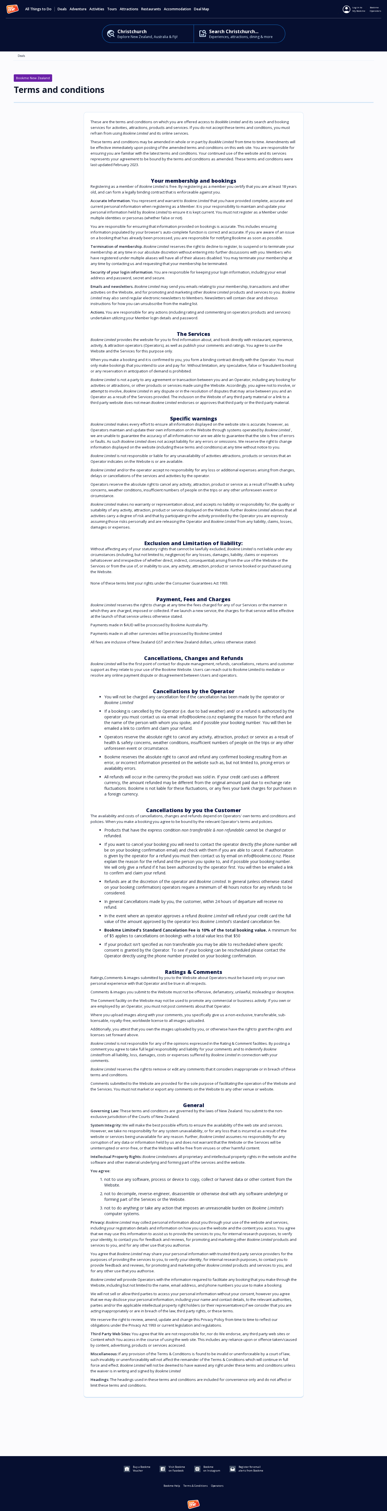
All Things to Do (38, 9)
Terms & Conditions (195, 1486)
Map (205, 9)
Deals (62, 9)
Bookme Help (172, 1486)
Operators (217, 1486)
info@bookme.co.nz (262, 855)
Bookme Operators (375, 9)
